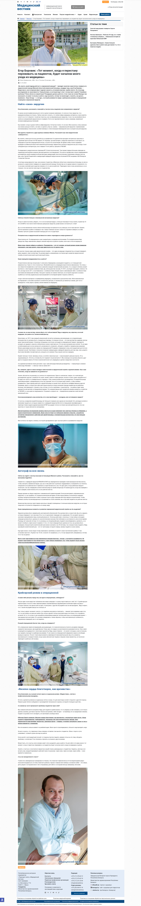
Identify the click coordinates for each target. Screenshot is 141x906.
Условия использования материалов (89, 901)
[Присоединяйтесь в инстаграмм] (18, 2)
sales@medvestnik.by (77, 890)
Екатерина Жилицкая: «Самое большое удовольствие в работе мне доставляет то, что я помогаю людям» (105, 45)
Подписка (105, 1)
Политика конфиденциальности (70, 901)
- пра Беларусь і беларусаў (104, 890)
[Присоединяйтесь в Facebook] (24, 2)
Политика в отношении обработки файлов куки (31, 898)
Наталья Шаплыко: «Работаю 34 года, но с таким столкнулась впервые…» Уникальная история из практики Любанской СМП (105, 36)
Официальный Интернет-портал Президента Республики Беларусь (104, 877)
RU (37, 2)
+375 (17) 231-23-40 (77, 880)
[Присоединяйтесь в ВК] (21, 2)
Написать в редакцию (79, 893)
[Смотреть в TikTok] (33, 2)
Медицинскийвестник (28, 7)
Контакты (48, 876)
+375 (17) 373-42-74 (77, 878)
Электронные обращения (53, 878)
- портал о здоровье (102, 885)
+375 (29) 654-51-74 (77, 887)
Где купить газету (50, 884)
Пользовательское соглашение (52, 901)
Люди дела (22, 867)
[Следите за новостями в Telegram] (30, 2)
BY (40, 2)
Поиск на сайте (78, 7)
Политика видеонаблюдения (62, 898)
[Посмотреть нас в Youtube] (27, 2)
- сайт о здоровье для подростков (106, 887)
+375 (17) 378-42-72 (77, 876)
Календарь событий (117, 2)
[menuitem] (20, 14)
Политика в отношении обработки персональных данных (97, 898)
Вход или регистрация (116, 7)
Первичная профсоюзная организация (57, 880)
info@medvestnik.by (77, 883)
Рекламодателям (50, 882)
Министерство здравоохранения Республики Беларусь (104, 881)
